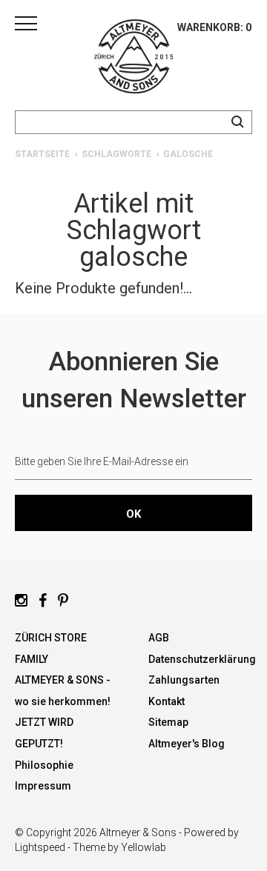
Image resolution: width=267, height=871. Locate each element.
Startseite (42, 154)
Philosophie (44, 765)
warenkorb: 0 (214, 27)
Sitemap (168, 722)
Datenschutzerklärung (202, 659)
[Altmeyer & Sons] (133, 59)
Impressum (43, 786)
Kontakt (166, 701)
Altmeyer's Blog (186, 744)
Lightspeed (40, 847)
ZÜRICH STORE (51, 638)
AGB (158, 638)
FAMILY (31, 659)
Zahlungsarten (184, 680)
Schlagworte (116, 154)
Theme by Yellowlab (119, 847)
